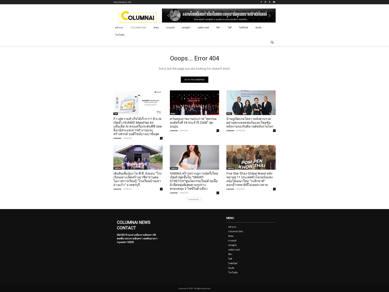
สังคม (229, 114)
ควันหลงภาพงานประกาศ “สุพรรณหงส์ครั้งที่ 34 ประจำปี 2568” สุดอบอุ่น (193, 122)
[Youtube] (274, 2)
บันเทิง (173, 114)
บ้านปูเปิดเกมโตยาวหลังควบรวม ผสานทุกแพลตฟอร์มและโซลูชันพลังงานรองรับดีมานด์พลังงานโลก (249, 122)
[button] (272, 42)
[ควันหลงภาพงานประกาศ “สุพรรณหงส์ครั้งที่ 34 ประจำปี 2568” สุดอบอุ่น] (194, 102)
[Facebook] (261, 2)
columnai (117, 138)
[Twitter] (269, 2)
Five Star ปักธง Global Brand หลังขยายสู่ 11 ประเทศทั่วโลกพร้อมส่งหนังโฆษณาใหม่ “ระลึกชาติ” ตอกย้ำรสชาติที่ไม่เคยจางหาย (249, 179)
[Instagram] (265, 2)
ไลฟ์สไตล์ (117, 168)
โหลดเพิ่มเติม (193, 199)
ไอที (115, 114)
